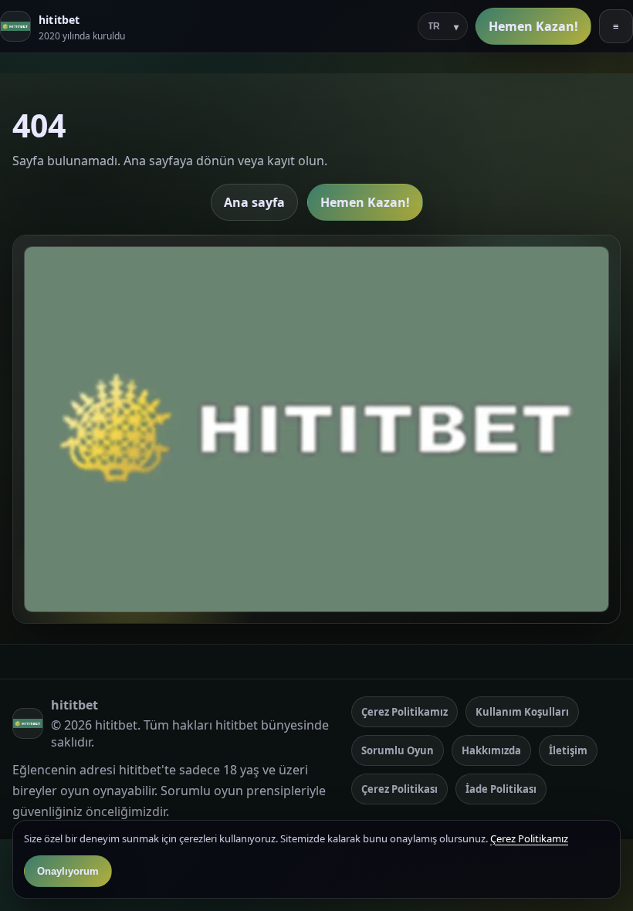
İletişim (568, 750)
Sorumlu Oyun (397, 750)
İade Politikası (501, 789)
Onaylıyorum (68, 871)
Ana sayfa (254, 202)
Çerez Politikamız (404, 712)
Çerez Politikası (399, 789)
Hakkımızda (491, 750)
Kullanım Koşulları (522, 712)
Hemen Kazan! (533, 26)
